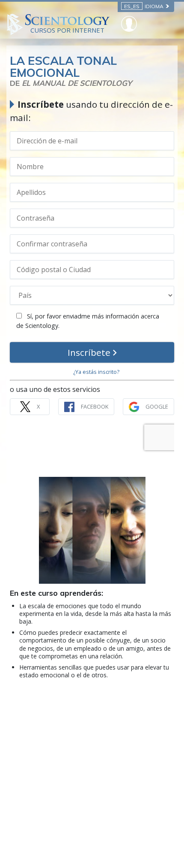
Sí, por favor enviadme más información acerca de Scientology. (87, 321)
